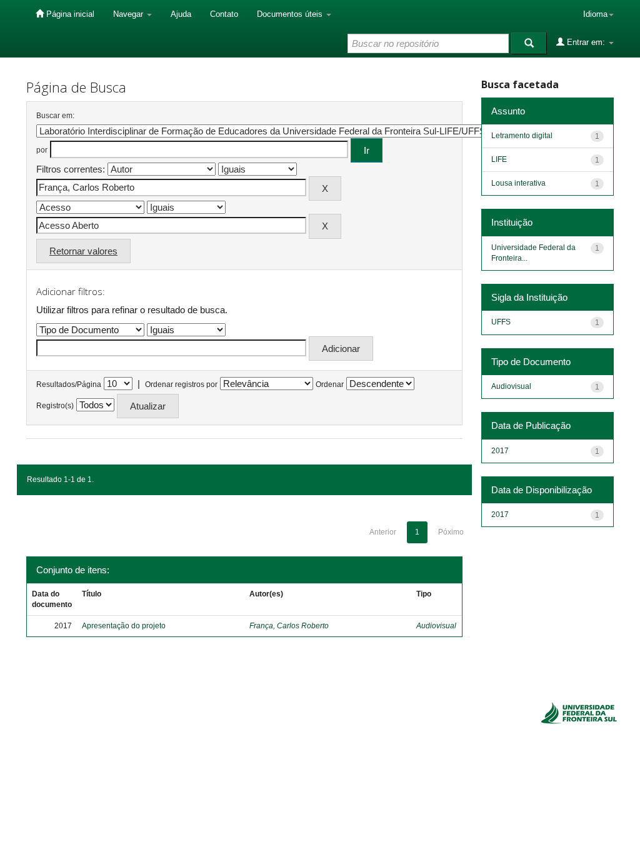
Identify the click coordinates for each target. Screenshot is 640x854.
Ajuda (181, 14)
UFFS (501, 322)
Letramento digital (521, 135)
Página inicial (69, 14)
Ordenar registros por (181, 384)
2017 (500, 450)
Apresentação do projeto (124, 625)
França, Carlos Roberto (289, 625)
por (42, 150)
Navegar (129, 14)
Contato (224, 14)
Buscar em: (55, 115)
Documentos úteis (291, 14)
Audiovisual (436, 625)
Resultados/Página (68, 384)
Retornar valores (83, 251)
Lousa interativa (518, 183)
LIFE (499, 159)
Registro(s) (55, 405)
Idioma (595, 14)
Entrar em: (586, 42)
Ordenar (330, 384)
